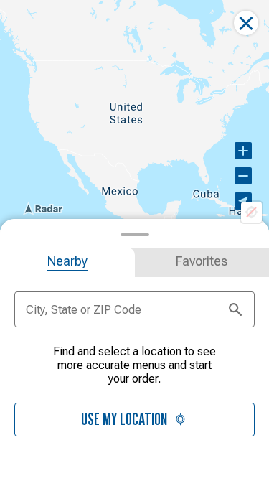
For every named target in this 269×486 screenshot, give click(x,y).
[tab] (67, 262)
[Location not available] (251, 212)
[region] (134, 115)
